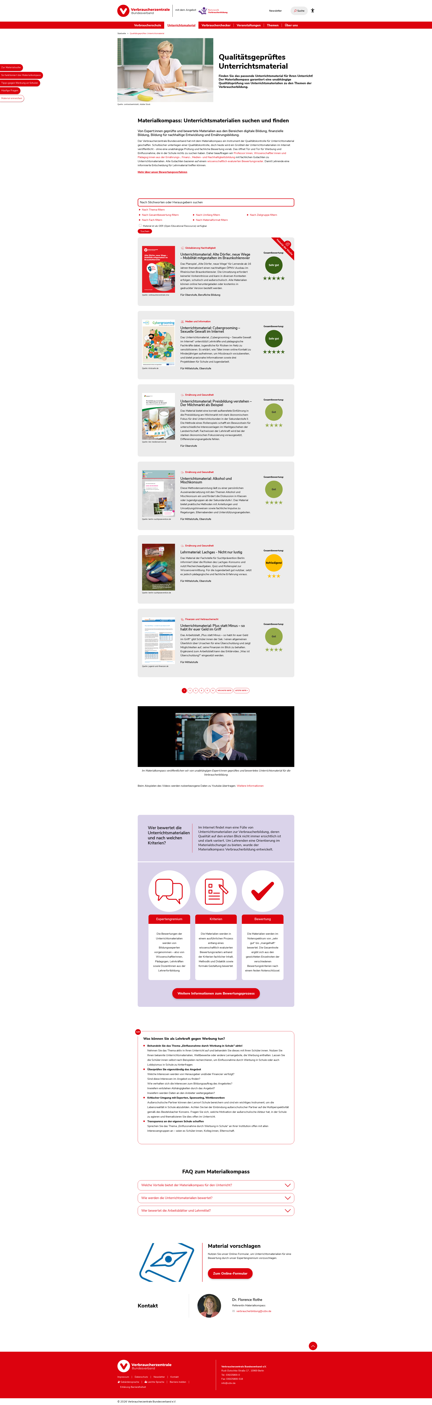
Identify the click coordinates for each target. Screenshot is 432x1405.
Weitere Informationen (250, 786)
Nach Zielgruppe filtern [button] (263, 215)
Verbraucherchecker (216, 25)
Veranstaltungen (249, 25)
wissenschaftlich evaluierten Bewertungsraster (235, 161)
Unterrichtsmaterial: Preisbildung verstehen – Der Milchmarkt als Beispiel (216, 403)
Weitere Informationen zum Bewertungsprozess (216, 993)
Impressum (123, 1377)
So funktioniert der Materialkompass (21, 75)
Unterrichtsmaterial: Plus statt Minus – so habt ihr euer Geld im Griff (212, 627)
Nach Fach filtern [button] (152, 220)
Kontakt (174, 1377)
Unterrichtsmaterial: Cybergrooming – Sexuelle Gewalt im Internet (210, 330)
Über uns (291, 25)
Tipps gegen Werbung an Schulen (19, 83)
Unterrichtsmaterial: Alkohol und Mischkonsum (206, 480)
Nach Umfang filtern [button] (208, 215)
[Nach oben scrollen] (313, 1346)
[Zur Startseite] (143, 11)
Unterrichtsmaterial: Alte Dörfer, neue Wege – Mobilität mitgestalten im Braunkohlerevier (215, 256)
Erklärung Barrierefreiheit (133, 1387)
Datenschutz (141, 1377)
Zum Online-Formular (230, 1273)
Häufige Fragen (9, 90)
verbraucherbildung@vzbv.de (253, 1311)
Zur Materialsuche (11, 67)
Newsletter (275, 10)
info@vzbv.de (228, 1383)
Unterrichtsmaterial (181, 25)
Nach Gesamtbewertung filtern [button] (160, 215)
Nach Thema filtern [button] (153, 210)
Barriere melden (178, 1382)
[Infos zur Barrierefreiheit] (312, 10)
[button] (216, 743)
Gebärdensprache (129, 1382)
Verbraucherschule (147, 25)
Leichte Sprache (155, 1382)
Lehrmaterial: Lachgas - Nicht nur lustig (211, 552)
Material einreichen (11, 98)
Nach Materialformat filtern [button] (212, 220)
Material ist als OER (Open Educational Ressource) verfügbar (175, 226)
